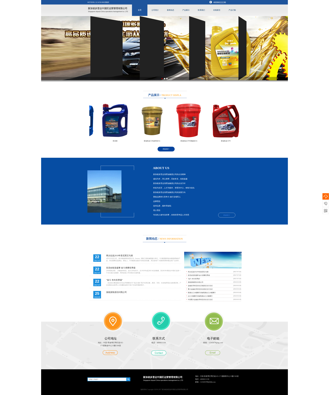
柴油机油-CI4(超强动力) (108, 141)
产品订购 (232, 10)
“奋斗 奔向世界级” (114, 280)
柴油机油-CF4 (182, 141)
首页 (139, 10)
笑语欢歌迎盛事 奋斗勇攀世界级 (120, 268)
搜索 (128, 379)
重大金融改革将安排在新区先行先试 (200, 289)
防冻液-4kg (219, 141)
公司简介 (155, 10)
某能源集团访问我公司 (116, 292)
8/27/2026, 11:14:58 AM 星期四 (98, 2)
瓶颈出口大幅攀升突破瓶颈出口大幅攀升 (202, 293)
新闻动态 (170, 10)
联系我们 (201, 10)
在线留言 (216, 10)
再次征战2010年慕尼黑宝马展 (119, 255)
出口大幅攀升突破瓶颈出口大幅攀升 (200, 296)
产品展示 (186, 10)
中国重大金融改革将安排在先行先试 (200, 299)
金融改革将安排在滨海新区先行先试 (200, 286)
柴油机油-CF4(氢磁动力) (145, 141)
